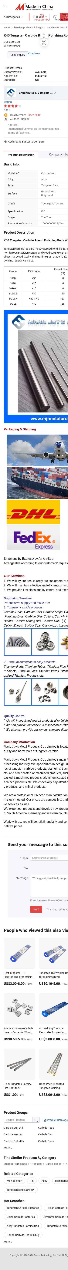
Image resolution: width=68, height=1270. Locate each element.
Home (7, 27)
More (7, 1242)
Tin (32, 1180)
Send (36, 909)
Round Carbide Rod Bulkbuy (23, 1235)
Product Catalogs (57, 1120)
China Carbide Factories (21, 1217)
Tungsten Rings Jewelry (21, 1189)
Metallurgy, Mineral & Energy (28, 27)
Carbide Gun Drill (13, 1127)
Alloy (44, 1180)
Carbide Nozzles (13, 1134)
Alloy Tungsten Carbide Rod (23, 1226)
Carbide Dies (45, 1134)
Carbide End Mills (14, 1141)
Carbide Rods (46, 1127)
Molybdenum (14, 1180)
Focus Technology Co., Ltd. (48, 1255)
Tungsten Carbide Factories (23, 1208)
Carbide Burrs (46, 1141)
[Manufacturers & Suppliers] (34, 6)
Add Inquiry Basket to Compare (26, 141)
